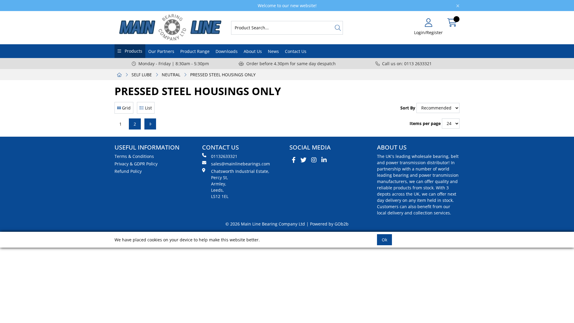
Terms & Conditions (134, 156)
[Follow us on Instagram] (314, 160)
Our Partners (161, 51)
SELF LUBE (142, 74)
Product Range (195, 51)
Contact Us (295, 51)
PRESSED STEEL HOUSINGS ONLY (223, 74)
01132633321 (224, 156)
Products (132, 51)
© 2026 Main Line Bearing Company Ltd (265, 224)
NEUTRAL (171, 74)
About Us (253, 51)
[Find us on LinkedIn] (324, 160)
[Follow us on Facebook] (293, 160)
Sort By (407, 108)
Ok (384, 240)
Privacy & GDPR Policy (136, 164)
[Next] (150, 123)
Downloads (227, 51)
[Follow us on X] (303, 160)
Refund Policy (128, 171)
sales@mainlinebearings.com (240, 164)
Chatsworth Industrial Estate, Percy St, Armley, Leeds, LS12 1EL (240, 183)
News (273, 51)
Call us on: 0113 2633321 (407, 63)
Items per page (425, 123)
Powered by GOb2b (329, 224)
